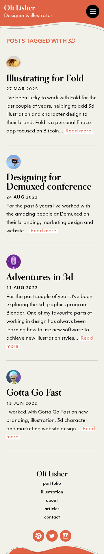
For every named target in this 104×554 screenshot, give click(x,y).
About (52, 501)
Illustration (52, 492)
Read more (78, 131)
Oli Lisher (19, 8)
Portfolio (52, 484)
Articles (52, 509)
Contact (52, 517)
